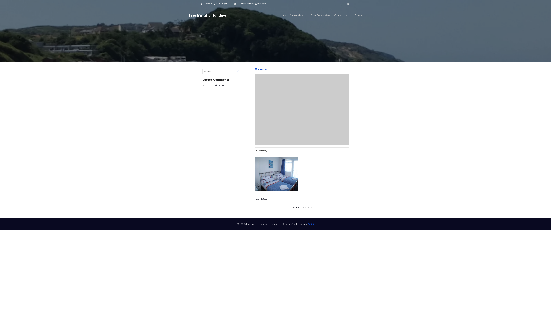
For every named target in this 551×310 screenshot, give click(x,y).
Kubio (310, 223)
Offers (358, 15)
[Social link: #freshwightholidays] (348, 4)
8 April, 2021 (263, 69)
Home (282, 15)
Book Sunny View (320, 15)
